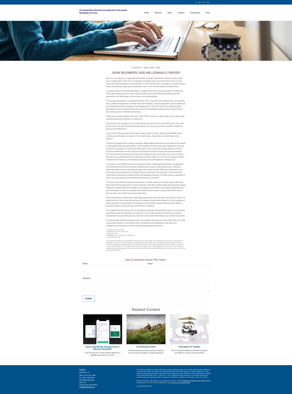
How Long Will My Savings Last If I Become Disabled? (103, 348)
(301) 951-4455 (203, 2)
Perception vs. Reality (189, 347)
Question (87, 278)
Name (85, 263)
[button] (158, 12)
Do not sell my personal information (180, 382)
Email (150, 263)
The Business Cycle (146, 347)
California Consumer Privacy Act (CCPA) (194, 380)
